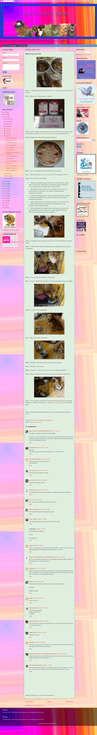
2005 (5, 208)
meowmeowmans (33, 621)
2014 (5, 186)
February (8, 176)
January (8, 178)
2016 (5, 181)
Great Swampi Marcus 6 (12, 170)
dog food (35, 422)
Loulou (31, 545)
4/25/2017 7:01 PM (38, 598)
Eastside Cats (32, 490)
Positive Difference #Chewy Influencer (12, 152)
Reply (30, 442)
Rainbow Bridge (12, 45)
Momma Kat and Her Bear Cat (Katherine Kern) (42, 557)
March (7, 173)
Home (4, 45)
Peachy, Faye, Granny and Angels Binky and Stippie (42, 654)
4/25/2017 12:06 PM (45, 509)
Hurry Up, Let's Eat (10, 140)
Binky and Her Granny (11, 138)
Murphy (31, 581)
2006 (5, 205)
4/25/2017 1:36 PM (41, 519)
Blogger (58, 723)
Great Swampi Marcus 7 (12, 156)
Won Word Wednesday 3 (12, 166)
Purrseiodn (32, 568)
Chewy (31, 422)
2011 (5, 193)
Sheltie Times (32, 632)
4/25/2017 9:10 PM (43, 608)
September (8, 124)
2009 (5, 198)
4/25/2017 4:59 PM (40, 568)
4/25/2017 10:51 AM (42, 490)
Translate (88, 54)
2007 (5, 203)
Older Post (69, 701)
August (8, 126)
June (7, 131)
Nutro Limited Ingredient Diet (47, 133)
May (7, 133)
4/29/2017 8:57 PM (47, 665)
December (8, 119)
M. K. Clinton (32, 519)
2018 (5, 114)
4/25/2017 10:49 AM (41, 480)
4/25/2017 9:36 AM (45, 459)
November (8, 121)
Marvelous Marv (33, 608)
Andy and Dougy (10, 147)
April (7, 136)
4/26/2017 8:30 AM (41, 632)
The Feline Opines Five (11, 142)
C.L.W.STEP (32, 480)
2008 (5, 200)
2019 (5, 112)
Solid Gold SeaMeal (11, 145)
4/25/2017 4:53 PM (60, 557)
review (40, 422)
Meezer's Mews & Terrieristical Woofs (39, 431)
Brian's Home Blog (34, 509)
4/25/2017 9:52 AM (42, 470)
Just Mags (31, 642)
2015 (5, 184)
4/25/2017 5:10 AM (43, 447)
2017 (5, 117)
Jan (30, 500)
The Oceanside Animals (35, 665)
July (7, 128)
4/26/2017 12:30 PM (40, 642)
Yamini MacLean (33, 447)
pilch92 (31, 598)
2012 (5, 191)
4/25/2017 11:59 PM (43, 621)
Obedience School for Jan (12, 168)
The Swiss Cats (33, 470)
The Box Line (9, 163)
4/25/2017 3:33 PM (38, 545)
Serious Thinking (10, 150)
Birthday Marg (9, 158)
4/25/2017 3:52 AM (54, 431)
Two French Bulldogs (34, 459)
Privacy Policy (22, 45)
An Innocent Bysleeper (11, 161)
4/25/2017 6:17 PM (38, 581)
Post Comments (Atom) (38, 705)
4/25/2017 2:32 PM (40, 529)
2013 (5, 188)
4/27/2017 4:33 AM (61, 654)
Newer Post (29, 701)
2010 (5, 196)
